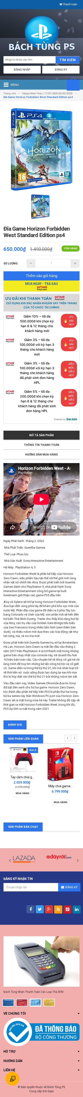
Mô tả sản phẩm (41, 435)
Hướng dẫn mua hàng (41, 454)
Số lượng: (10, 263)
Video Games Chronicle (43, 683)
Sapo (50, 1091)
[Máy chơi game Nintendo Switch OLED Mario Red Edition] (60, 764)
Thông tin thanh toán (41, 445)
